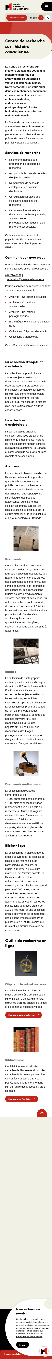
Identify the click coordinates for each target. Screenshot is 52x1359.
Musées (30, 1233)
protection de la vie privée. (29, 1336)
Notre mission (9, 1199)
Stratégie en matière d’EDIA (14, 1218)
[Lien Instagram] (20, 1137)
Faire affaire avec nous (36, 1244)
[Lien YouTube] (44, 1137)
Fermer (22, 1344)
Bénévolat (7, 1252)
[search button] (41, 17)
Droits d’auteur (7, 1314)
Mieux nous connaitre (11, 1203)
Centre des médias (34, 1229)
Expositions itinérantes (35, 1236)
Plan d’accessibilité (10, 1214)
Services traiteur (33, 1211)
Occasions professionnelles (13, 1256)
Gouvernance (9, 1207)
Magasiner (34, 1260)
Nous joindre (8, 1226)
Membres (7, 1241)
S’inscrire (12, 1180)
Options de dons (9, 1244)
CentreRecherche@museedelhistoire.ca (28, 345)
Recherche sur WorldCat (19, 1098)
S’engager (10, 1234)
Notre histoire (9, 1211)
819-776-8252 (13, 275)
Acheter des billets (17, 17)
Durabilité (7, 1222)
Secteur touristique (34, 1240)
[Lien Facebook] (8, 1137)
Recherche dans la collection (21, 1014)
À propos (9, 1193)
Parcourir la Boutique (35, 1266)
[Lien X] (32, 1137)
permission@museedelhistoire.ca (25, 279)
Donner (7, 1248)
